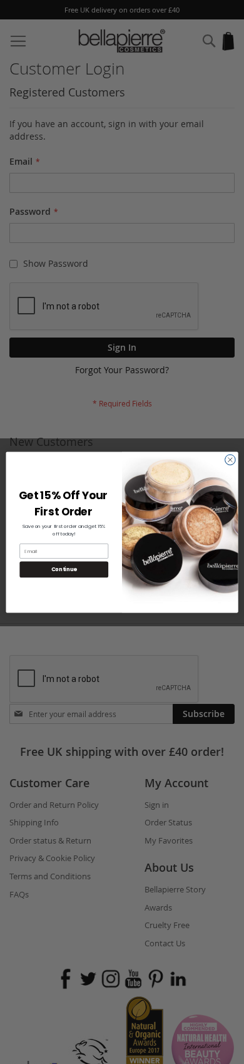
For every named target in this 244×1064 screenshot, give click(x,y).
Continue (64, 569)
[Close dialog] (230, 459)
